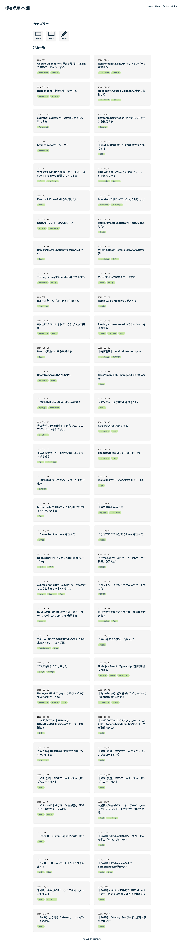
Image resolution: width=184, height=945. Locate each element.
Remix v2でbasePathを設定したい (57, 199)
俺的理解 (116, 357)
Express (112, 333)
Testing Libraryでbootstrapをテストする (61, 277)
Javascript (43, 96)
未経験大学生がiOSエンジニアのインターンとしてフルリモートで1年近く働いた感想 (121, 809)
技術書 (41, 540)
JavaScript (43, 73)
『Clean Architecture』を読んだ (56, 534)
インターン (43, 435)
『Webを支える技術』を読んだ (116, 639)
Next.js (42, 567)
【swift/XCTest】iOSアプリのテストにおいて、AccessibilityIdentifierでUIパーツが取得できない (122, 724)
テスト (115, 259)
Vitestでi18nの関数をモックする (116, 277)
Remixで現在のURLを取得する (54, 351)
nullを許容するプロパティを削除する (58, 300)
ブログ (41, 181)
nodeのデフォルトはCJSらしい (55, 222)
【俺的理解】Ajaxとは (110, 507)
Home (150, 6)
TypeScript (104, 100)
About (158, 6)
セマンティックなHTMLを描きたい (118, 402)
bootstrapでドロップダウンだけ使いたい (121, 199)
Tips (122, 333)
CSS (101, 154)
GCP (115, 431)
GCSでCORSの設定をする (113, 425)
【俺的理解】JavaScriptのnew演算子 (59, 402)
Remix (41, 205)
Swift (41, 733)
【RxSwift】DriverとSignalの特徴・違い (60, 836)
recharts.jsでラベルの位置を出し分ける (121, 479)
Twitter (166, 6)
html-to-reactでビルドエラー (54, 145)
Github (174, 6)
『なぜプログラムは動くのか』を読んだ (120, 534)
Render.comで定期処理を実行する (57, 90)
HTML (102, 408)
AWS (51, 567)
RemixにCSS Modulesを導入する (117, 300)
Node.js (55, 73)
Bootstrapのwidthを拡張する (54, 375)
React (102, 282)
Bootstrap (104, 205)
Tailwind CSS (44, 648)
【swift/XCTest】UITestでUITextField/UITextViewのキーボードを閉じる (60, 724)
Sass (53, 380)
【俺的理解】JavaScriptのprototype (119, 351)
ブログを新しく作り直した (52, 666)
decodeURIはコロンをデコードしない (120, 452)
